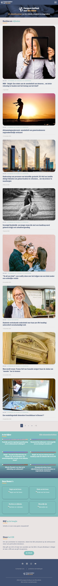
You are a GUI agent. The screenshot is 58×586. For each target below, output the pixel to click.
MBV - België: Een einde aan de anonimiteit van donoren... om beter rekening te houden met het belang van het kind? (27, 84)
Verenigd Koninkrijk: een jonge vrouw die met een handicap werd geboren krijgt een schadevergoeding (26, 226)
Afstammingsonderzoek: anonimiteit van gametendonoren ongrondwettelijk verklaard (24, 131)
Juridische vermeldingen (35, 569)
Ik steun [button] (29, 553)
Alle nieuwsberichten (48, 434)
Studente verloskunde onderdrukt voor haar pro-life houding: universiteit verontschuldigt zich (25, 323)
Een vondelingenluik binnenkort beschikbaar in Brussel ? (23, 415)
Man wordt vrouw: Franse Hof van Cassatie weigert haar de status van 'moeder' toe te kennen (28, 370)
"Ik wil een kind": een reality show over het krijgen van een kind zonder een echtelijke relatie (28, 277)
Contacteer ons (19, 569)
